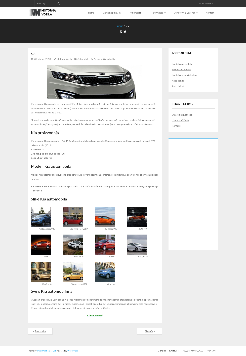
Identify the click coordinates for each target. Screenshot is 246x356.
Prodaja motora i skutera (184, 75)
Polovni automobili (181, 69)
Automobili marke (102, 59)
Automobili (82, 59)
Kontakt (176, 125)
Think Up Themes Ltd (46, 350)
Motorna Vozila (64, 59)
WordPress (72, 350)
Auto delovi (178, 86)
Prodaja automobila (182, 63)
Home (120, 26)
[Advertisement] (193, 192)
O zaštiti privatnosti (182, 114)
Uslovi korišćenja (180, 120)
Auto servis (178, 80)
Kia (113, 59)
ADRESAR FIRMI (206, 3)
